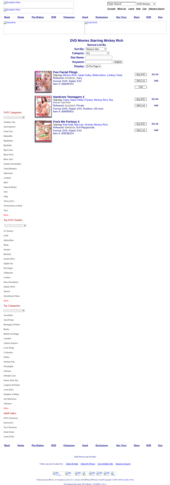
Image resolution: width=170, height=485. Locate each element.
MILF (6, 182)
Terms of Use (98, 480)
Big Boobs (8, 141)
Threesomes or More (13, 206)
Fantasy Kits (9, 362)
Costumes (8, 352)
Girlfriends (8, 273)
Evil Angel (8, 268)
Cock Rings (9, 348)
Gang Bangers (10, 168)
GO (160, 3)
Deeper (7, 249)
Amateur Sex (9, 122)
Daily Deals (9, 432)
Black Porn (8, 155)
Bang (6, 245)
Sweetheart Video (12, 296)
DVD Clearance (11, 418)
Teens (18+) (9, 201)
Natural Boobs (10, 187)
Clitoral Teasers (11, 343)
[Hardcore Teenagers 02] (43, 117)
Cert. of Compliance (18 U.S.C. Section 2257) (68, 480)
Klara (73, 99)
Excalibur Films (128, 480)
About (89, 480)
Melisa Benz (99, 75)
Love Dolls (8, 390)
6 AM (6, 236)
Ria (111, 99)
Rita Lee (78, 124)
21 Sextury (8, 231)
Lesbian (7, 178)
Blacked (7, 254)
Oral (5, 192)
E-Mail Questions (42, 480)
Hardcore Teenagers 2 (68, 97)
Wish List (141, 81)
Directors (13, 105)
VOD (141, 87)
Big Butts (8, 145)
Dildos (6, 357)
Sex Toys (13, 64)
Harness (7, 371)
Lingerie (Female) (12, 385)
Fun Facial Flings (65, 72)
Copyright (107, 480)
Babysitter (8, 136)
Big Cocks (8, 150)
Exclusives (13, 47)
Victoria (89, 124)
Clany (66, 99)
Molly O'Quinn (85, 99)
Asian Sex (8, 131)
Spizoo (7, 291)
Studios (12, 80)
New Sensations (11, 282)
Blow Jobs (8, 159)
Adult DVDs (13, 39)
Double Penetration (12, 164)
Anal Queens (9, 127)
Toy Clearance (10, 427)
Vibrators (8, 404)
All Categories (12, 72)
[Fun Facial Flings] (43, 92)
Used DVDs (12, 55)
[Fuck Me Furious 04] (43, 142)
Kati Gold (68, 124)
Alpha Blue (9, 240)
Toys (6, 210)
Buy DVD (141, 74)
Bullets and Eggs (11, 334)
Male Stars (13, 97)
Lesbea (7, 277)
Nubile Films (9, 287)
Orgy (6, 196)
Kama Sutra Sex (11, 380)
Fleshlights (8, 366)
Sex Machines (10, 399)
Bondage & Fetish (12, 324)
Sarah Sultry (84, 75)
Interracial (8, 173)
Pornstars (12, 88)
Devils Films (9, 259)
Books (6, 329)
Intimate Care (10, 376)
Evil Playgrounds (85, 127)
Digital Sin (8, 263)
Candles (7, 338)
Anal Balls (8, 315)
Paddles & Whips (11, 394)
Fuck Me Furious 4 (66, 121)
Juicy (79, 78)
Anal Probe (9, 320)
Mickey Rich (70, 75)
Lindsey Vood (114, 75)
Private (80, 105)
